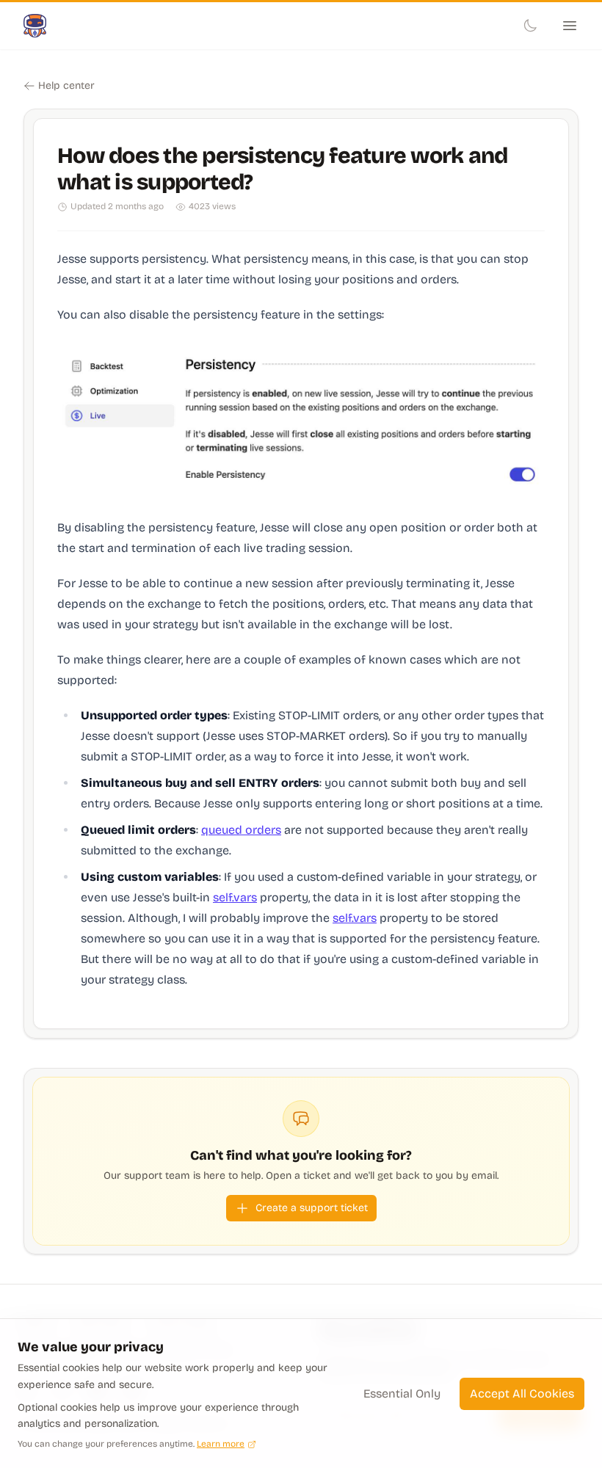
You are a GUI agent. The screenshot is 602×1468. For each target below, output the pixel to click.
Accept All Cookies (522, 1393)
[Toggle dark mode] (530, 25)
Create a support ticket (311, 1208)
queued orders (241, 830)
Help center (66, 85)
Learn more (220, 1444)
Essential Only (401, 1393)
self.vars (235, 897)
